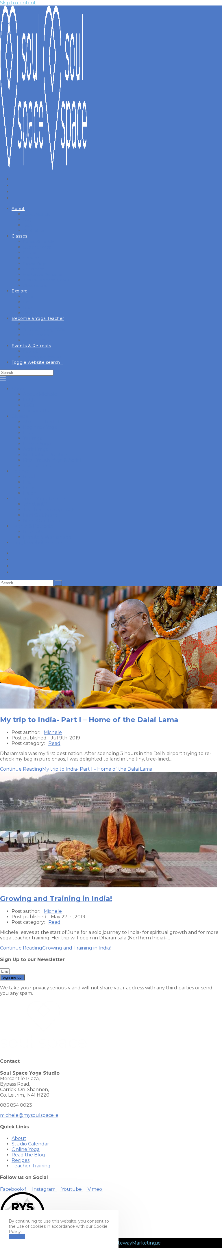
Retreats (33, 531)
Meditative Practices (46, 454)
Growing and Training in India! (56, 898)
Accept (17, 1236)
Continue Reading (76, 769)
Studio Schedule (42, 421)
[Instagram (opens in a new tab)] (15, 185)
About (19, 389)
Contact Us (36, 410)
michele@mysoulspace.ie (29, 1115)
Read (29, 476)
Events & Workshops (47, 537)
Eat (27, 482)
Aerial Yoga (36, 449)
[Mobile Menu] (3, 378)
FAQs (29, 400)
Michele (53, 732)
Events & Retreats (32, 526)
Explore (21, 471)
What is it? (35, 504)
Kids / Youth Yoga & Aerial (52, 460)
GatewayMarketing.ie (136, 1243)
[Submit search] (58, 583)
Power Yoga (37, 443)
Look (28, 487)
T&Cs (28, 405)
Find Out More (40, 515)
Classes (20, 416)
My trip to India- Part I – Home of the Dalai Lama (89, 719)
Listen (30, 493)
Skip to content (18, 2)
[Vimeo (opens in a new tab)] (15, 198)
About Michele (40, 394)
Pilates (30, 432)
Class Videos (37, 465)
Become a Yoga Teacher (39, 498)
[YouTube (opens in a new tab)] (15, 191)
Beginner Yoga (40, 427)
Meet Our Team (41, 520)
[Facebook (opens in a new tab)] (15, 179)
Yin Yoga (32, 438)
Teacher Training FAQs (49, 509)
